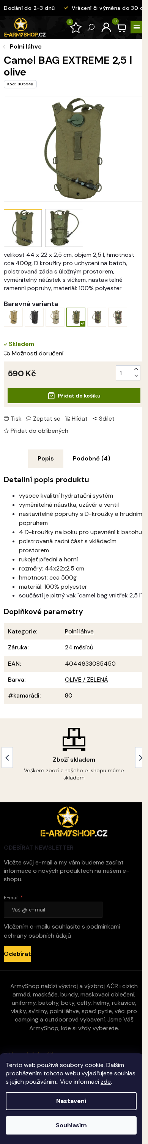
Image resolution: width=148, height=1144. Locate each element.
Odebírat (17, 954)
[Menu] (136, 27)
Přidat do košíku (79, 395)
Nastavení (71, 1101)
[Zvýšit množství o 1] (136, 369)
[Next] (140, 757)
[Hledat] (91, 27)
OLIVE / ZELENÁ (86, 680)
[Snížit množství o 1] (136, 375)
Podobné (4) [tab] (91, 458)
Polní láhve (79, 631)
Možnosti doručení (37, 353)
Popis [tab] (46, 458)
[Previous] (7, 757)
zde (106, 1082)
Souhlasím (71, 1125)
